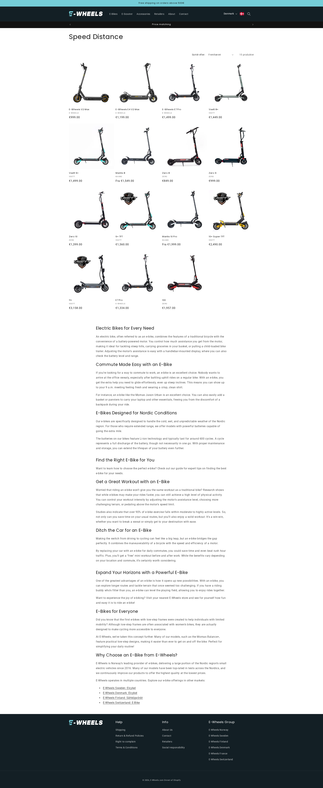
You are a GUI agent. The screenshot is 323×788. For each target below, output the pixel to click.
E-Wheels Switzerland (221, 759)
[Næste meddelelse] (253, 24)
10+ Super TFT (217, 236)
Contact (166, 735)
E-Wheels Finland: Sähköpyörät (123, 697)
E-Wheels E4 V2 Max (127, 109)
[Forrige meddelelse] (70, 24)
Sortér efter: (198, 54)
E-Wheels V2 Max (79, 109)
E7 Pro (119, 300)
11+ (70, 300)
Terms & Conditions (127, 747)
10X (164, 300)
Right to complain (126, 741)
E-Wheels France (218, 753)
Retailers (167, 741)
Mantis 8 (120, 173)
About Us (167, 729)
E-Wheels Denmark (219, 747)
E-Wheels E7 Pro (171, 109)
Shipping (120, 729)
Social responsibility (173, 747)
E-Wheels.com (157, 780)
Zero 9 (213, 173)
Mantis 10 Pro (169, 236)
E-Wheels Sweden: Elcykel (119, 688)
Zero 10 (73, 236)
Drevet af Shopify (172, 780)
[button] (249, 14)
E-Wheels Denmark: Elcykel (120, 693)
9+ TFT (119, 236)
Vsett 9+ (74, 173)
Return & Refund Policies (129, 735)
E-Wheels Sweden (218, 735)
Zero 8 (166, 173)
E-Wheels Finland (218, 741)
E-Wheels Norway (218, 729)
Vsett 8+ (214, 109)
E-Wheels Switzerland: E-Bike (121, 702)
